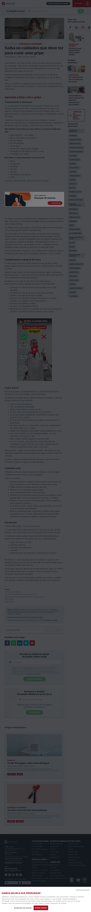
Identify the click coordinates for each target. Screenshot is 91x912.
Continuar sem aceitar (82, 890)
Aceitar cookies (41, 908)
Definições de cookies (23, 908)
